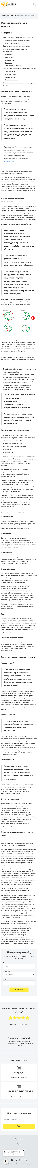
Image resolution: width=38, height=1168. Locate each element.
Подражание (9, 57)
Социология (11, 16)
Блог (19, 1149)
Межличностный (10, 74)
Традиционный (10, 72)
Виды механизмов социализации (16, 46)
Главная (3, 16)
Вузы (19, 1144)
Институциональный (11, 80)
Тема (4, 979)
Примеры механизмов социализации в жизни (19, 84)
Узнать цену (19, 990)
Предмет (5, 963)
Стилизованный (10, 77)
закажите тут (9, 161)
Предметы (19, 1139)
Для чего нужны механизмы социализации (18, 40)
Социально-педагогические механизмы (19, 68)
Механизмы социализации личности (18, 37)
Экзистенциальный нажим (13, 66)
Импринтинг (9, 55)
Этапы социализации (12, 43)
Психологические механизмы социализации (15, 50)
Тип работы (6, 971)
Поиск (19, 1126)
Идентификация (10, 60)
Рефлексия (8, 63)
